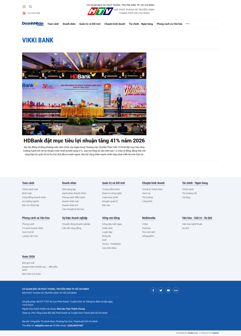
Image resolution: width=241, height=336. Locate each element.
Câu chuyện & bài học (73, 209)
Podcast (146, 228)
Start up (146, 193)
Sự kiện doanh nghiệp (74, 217)
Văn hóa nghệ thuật (192, 224)
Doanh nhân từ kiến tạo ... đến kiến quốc (39, 268)
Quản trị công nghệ (112, 193)
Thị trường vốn (189, 193)
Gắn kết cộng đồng (71, 228)
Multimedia (148, 217)
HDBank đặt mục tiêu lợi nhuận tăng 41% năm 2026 (84, 140)
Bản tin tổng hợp (30, 205)
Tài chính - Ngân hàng (141, 23)
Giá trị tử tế (28, 232)
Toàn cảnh (53, 23)
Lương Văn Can (30, 235)
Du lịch (185, 228)
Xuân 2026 (28, 256)
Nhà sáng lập (69, 189)
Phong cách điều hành (73, 197)
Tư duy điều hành (111, 189)
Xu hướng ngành (30, 201)
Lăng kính (147, 201)
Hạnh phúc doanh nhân (74, 193)
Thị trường (147, 197)
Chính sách (188, 189)
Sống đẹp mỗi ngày (112, 224)
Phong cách (28, 224)
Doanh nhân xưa (70, 201)
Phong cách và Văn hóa (169, 23)
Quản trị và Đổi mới (89, 23)
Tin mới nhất (33, 13)
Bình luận (27, 193)
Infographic (148, 235)
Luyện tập (107, 232)
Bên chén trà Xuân (31, 273)
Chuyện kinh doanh (114, 23)
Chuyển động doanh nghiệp (76, 224)
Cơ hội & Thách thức (152, 189)
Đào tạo (106, 205)
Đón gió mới (28, 262)
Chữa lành (107, 228)
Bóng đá (106, 235)
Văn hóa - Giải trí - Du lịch (197, 217)
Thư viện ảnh (148, 232)
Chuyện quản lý (110, 201)
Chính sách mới (30, 189)
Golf (104, 239)
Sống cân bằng (111, 217)
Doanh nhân (69, 23)
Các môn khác (109, 247)
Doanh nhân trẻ (70, 205)
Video (145, 224)
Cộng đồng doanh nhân (34, 197)
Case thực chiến (110, 197)
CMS (193, 333)
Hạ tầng (186, 197)
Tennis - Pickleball (111, 243)
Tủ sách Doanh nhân (32, 228)
